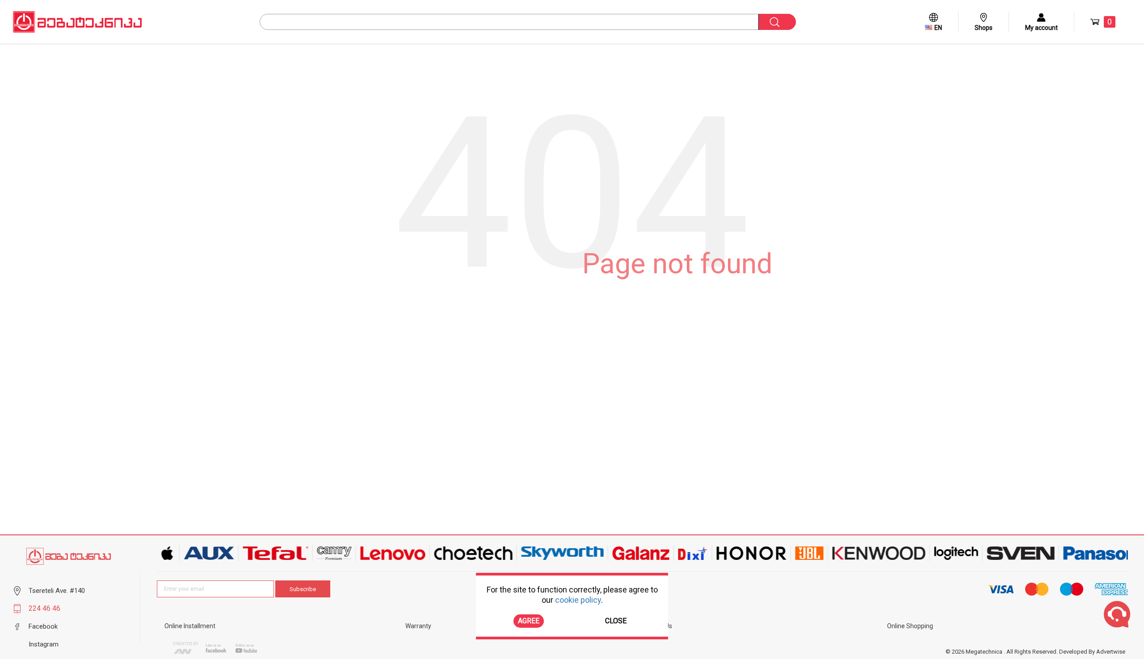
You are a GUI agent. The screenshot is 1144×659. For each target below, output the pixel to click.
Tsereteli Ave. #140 (57, 591)
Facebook (43, 626)
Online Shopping (910, 626)
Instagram (44, 644)
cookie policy (578, 600)
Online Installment (189, 626)
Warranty (418, 626)
